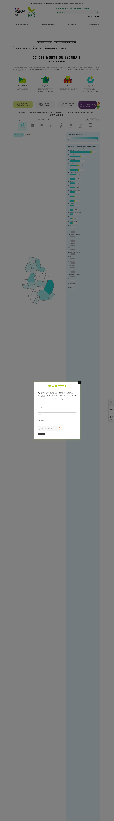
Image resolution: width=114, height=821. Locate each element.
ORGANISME (42, 420)
